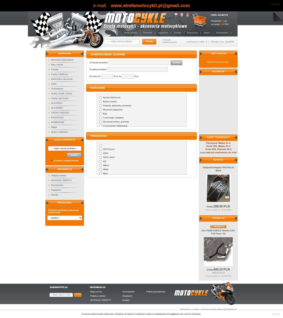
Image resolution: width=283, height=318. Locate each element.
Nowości (218, 160)
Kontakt (177, 33)
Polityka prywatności (155, 292)
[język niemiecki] (187, 16)
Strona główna (130, 33)
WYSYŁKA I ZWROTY (61, 180)
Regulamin (56, 190)
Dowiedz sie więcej (124, 314)
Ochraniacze (57, 88)
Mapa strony (96, 292)
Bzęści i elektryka (59, 132)
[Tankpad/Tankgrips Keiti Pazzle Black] (218, 202)
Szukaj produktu (64, 140)
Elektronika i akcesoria (61, 79)
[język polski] (176, 16)
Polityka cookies (58, 175)
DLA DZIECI (57, 103)
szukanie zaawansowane (169, 41)
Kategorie (65, 53)
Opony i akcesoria (59, 98)
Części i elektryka (59, 74)
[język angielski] (182, 16)
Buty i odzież (57, 64)
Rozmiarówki (222, 33)
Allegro (207, 33)
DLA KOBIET (57, 108)
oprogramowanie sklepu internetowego (219, 309)
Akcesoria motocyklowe (62, 60)
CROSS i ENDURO (60, 113)
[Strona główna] (107, 20)
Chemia (54, 69)
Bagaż (54, 127)
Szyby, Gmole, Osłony (61, 93)
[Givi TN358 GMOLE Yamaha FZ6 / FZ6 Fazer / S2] (218, 265)
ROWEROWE (57, 122)
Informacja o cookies (189, 309)
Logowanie (163, 33)
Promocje (147, 33)
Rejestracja (192, 33)
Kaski (53, 84)
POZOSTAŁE (57, 117)
